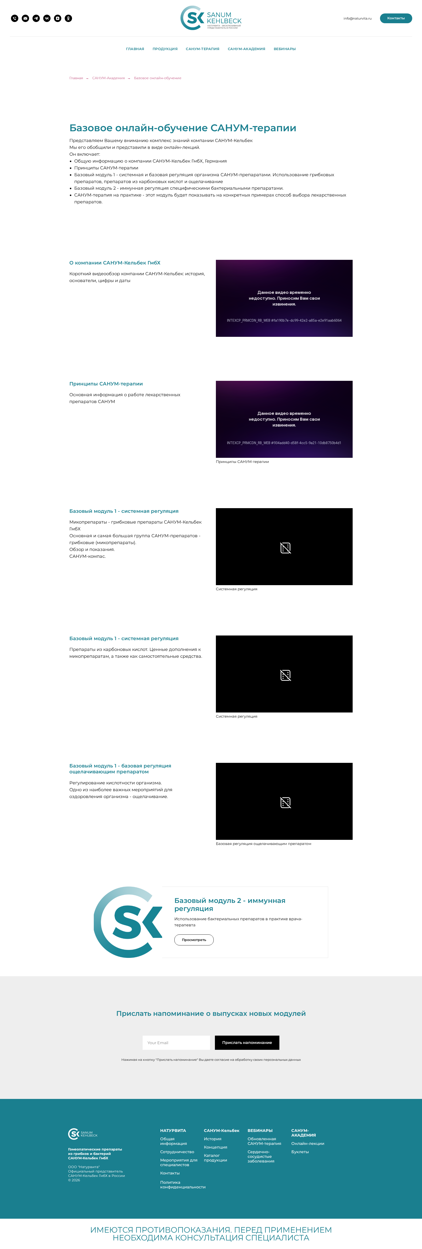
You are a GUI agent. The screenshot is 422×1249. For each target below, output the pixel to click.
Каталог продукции (215, 1157)
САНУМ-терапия (203, 49)
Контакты (170, 1173)
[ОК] (68, 18)
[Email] (25, 18)
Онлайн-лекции (307, 1143)
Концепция (215, 1147)
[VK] (47, 18)
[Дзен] (57, 18)
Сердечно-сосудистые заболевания (261, 1156)
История (213, 1139)
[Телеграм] (36, 18)
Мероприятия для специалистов (179, 1162)
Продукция (165, 49)
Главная (135, 49)
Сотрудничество (177, 1152)
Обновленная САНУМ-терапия (264, 1141)
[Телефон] (14, 18)
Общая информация (173, 1141)
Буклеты (300, 1152)
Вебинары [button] (285, 49)
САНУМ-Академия (246, 49)
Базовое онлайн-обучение (157, 78)
